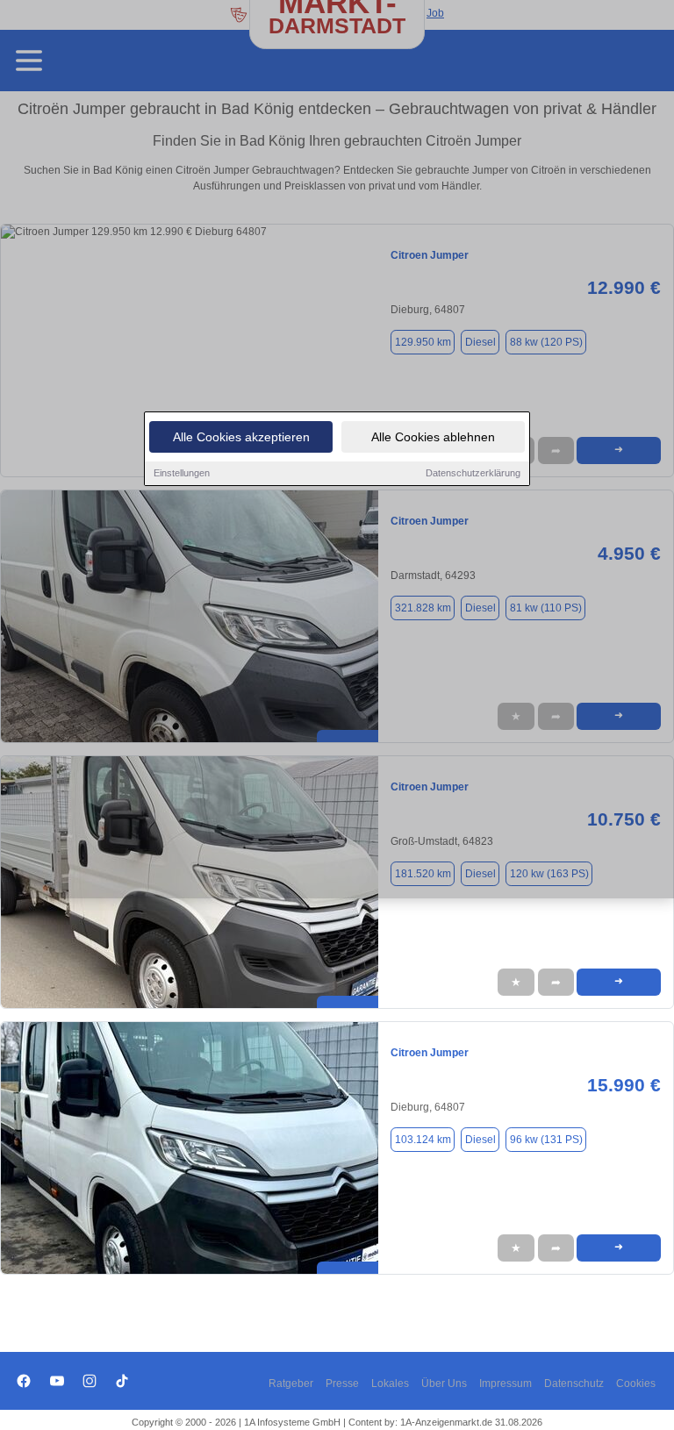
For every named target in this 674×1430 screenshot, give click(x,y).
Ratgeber (291, 1383)
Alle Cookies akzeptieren (241, 437)
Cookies (636, 1383)
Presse (342, 1383)
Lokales (390, 1383)
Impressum (505, 1383)
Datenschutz (574, 1383)
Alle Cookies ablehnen (433, 437)
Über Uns (444, 1383)
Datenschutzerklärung (473, 473)
